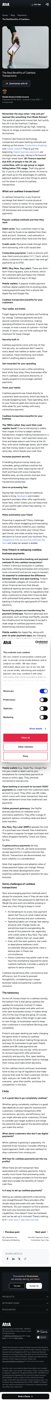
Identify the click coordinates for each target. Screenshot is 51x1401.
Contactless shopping (36, 145)
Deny (25, 756)
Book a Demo (24, 1396)
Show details (35, 728)
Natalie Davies (8, 97)
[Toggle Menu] (47, 4)
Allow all (25, 737)
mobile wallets (14, 148)
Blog (13, 15)
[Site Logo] (5, 4)
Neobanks (22, 496)
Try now (17, 1286)
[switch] (44, 700)
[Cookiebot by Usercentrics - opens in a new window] (36, 642)
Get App (37, 4)
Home (5, 15)
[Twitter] (19, 1259)
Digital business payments (26, 152)
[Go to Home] (17, 1324)
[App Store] (42, 1337)
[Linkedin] (13, 1259)
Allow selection (25, 747)
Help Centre (18, 1338)
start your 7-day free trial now (24, 1219)
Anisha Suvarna (22, 97)
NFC (32, 256)
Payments (22, 15)
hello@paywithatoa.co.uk (13, 1336)
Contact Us (34, 1286)
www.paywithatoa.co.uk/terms (13, 1361)
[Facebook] (7, 1259)
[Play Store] (42, 1331)
